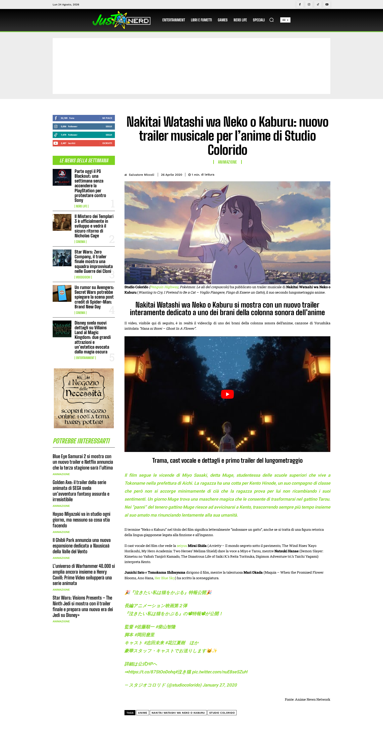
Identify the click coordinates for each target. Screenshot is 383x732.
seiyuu (182, 545)
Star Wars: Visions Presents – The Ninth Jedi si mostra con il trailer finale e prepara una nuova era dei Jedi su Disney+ (83, 606)
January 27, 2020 (219, 685)
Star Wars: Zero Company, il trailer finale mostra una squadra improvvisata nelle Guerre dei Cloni (94, 261)
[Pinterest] (308, 174)
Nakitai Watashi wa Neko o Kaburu (178, 712)
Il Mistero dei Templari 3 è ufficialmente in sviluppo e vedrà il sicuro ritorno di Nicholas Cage (94, 226)
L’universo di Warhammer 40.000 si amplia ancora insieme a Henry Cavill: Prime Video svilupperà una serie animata (84, 574)
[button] (271, 20)
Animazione (61, 474)
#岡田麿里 (144, 634)
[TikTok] (317, 4)
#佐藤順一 (144, 626)
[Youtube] (326, 4)
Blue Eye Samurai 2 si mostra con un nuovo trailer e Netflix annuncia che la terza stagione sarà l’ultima (83, 462)
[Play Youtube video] (227, 394)
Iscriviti (107, 143)
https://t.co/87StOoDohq (151, 671)
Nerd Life (81, 206)
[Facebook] (299, 4)
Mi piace (107, 117)
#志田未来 (154, 642)
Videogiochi (83, 277)
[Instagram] (308, 4)
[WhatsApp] (317, 174)
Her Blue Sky (165, 578)
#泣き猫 (183, 671)
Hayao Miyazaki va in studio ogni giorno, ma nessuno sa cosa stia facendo (81, 519)
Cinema (80, 241)
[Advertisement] (191, 66)
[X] (298, 174)
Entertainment (85, 357)
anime (142, 712)
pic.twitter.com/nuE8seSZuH (219, 671)
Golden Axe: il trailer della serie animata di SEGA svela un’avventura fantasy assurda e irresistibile (81, 490)
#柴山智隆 (165, 626)
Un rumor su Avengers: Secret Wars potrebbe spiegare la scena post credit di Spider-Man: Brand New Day (94, 297)
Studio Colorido (222, 712)
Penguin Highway (164, 287)
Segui (109, 126)
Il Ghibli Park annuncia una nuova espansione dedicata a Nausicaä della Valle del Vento (82, 545)
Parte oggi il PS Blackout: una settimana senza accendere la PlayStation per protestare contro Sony (90, 186)
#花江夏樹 (175, 642)
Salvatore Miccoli (141, 175)
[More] (326, 174)
